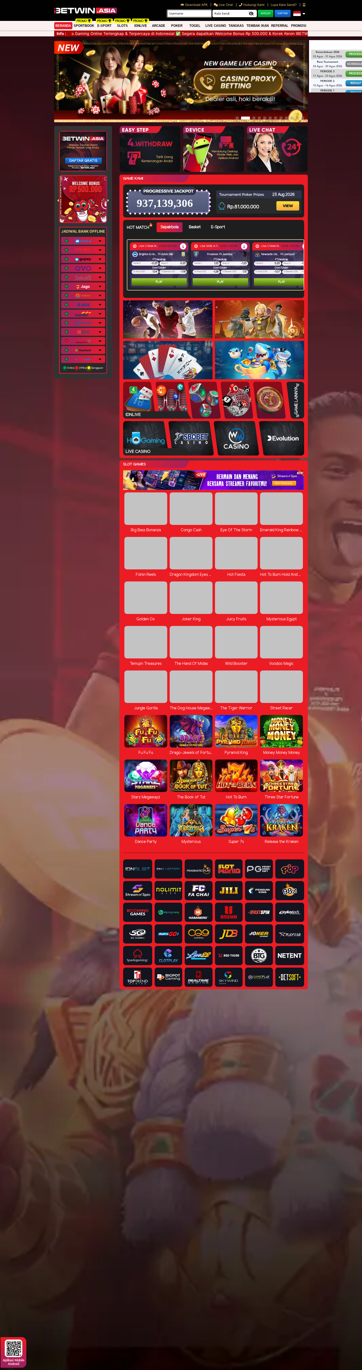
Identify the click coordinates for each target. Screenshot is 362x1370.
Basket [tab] (195, 227)
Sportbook (84, 26)
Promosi (298, 26)
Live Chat (225, 5)
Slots (122, 26)
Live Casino (215, 26)
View (288, 201)
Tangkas (236, 26)
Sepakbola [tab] (170, 227)
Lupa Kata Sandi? (284, 5)
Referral (279, 26)
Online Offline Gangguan (84, 367)
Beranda (63, 26)
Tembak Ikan (258, 26)
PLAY (159, 282)
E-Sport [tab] (218, 227)
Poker (176, 26)
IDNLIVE (140, 26)
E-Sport (104, 26)
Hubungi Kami (253, 5)
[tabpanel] (217, 265)
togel (194, 26)
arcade (158, 26)
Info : (61, 33)
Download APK (196, 5)
